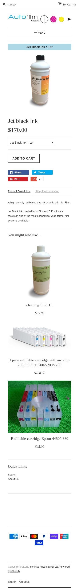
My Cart (69, 4)
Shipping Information (47, 191)
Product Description (19, 191)
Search (12, 474)
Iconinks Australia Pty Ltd (43, 566)
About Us (13, 479)
